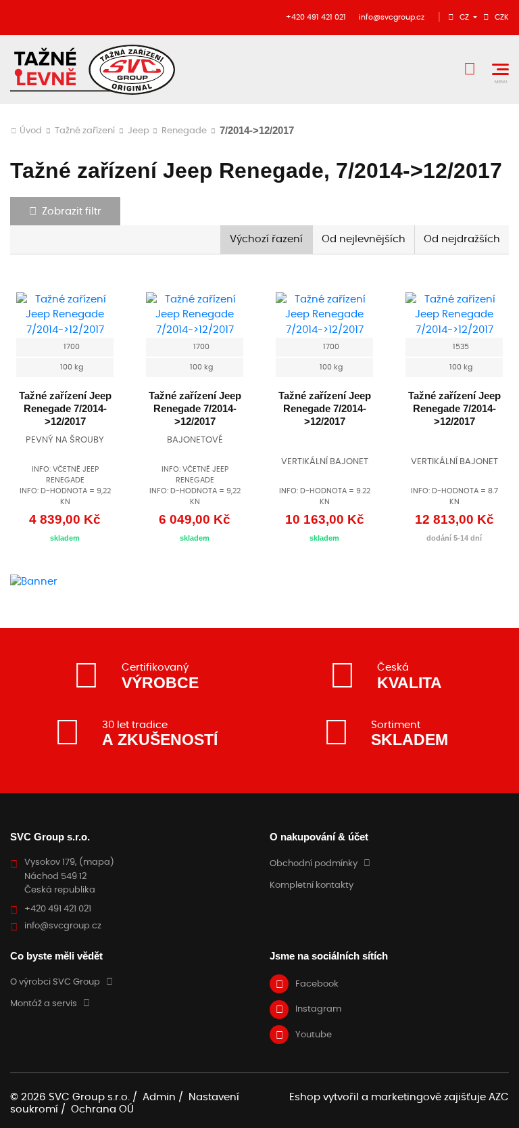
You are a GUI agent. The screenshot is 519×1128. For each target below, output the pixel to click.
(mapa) (96, 862)
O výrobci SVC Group (55, 982)
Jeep (138, 131)
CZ (465, 17)
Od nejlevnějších (363, 239)
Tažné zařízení (85, 131)
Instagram (318, 1009)
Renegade (184, 131)
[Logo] (92, 70)
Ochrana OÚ (102, 1109)
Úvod (31, 131)
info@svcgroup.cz (391, 17)
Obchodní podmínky (313, 863)
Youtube (313, 1035)
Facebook (317, 984)
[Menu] (500, 69)
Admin (159, 1097)
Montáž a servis (43, 1003)
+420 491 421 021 (316, 17)
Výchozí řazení (266, 239)
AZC (499, 1097)
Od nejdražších (462, 239)
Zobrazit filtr (71, 211)
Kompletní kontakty (311, 885)
